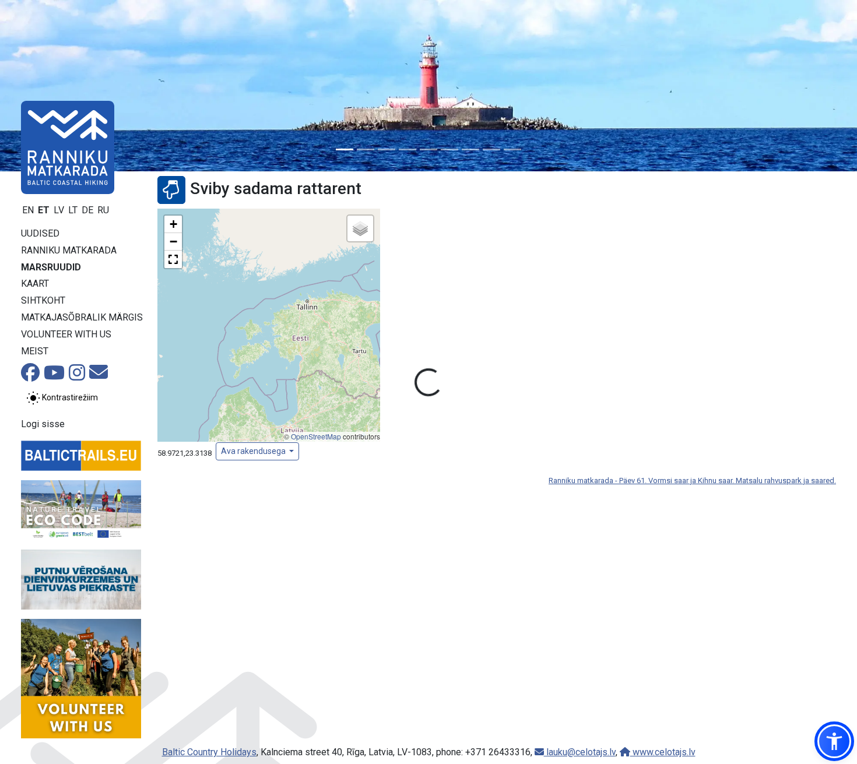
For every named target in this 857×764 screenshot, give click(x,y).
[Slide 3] (386, 149)
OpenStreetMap (316, 436)
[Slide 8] (491, 149)
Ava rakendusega (254, 451)
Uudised (40, 233)
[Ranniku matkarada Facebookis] (30, 376)
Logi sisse (43, 423)
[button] (173, 224)
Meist (34, 351)
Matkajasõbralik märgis (82, 317)
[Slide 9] (512, 149)
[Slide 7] (470, 149)
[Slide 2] (365, 149)
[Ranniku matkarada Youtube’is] (54, 376)
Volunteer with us (66, 334)
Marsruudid (51, 267)
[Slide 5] (428, 149)
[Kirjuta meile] (98, 375)
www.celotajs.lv (663, 752)
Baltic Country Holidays (209, 752)
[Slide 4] (407, 149)
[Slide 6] (449, 149)
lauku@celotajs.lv (580, 752)
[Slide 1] (344, 149)
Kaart (35, 283)
